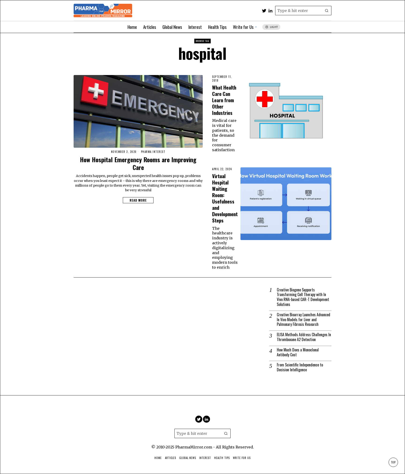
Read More (138, 200)
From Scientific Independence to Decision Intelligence (300, 367)
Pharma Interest (153, 152)
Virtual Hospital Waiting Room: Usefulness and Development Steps (225, 198)
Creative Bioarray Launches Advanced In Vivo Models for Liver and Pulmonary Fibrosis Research (303, 319)
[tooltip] (264, 10)
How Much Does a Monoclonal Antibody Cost (298, 352)
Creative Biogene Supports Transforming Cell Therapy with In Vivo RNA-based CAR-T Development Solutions (303, 297)
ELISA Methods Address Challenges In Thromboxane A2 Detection (304, 337)
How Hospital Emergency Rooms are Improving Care (138, 164)
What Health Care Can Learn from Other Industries (224, 100)
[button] (326, 10)
